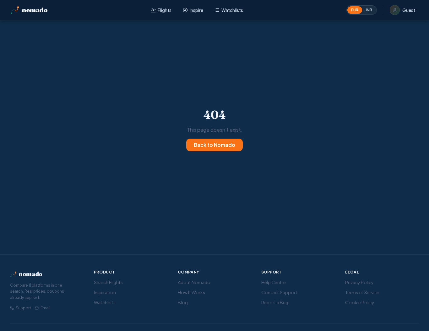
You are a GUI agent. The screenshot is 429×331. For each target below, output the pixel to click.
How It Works (191, 292)
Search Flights (108, 282)
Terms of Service (362, 292)
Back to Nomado (214, 144)
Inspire (196, 10)
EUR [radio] (354, 10)
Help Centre (273, 282)
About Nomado (194, 282)
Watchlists (232, 10)
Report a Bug (274, 302)
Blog (183, 302)
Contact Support (279, 292)
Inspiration (105, 292)
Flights (164, 10)
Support (23, 308)
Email (45, 308)
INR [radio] (369, 10)
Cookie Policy (359, 302)
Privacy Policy (359, 282)
